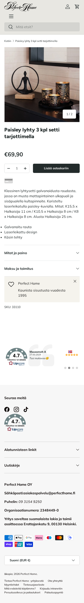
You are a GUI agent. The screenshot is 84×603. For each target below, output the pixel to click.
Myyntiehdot (11, 584)
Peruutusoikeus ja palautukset (22, 592)
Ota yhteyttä (55, 580)
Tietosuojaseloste (33, 584)
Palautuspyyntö (54, 592)
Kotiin (7, 41)
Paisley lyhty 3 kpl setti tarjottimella (36, 41)
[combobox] (42, 26)
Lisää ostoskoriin (56, 168)
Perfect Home (28, 574)
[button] (77, 6)
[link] (42, 356)
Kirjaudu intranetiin (51, 588)
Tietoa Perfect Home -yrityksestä (24, 580)
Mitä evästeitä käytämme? (20, 588)
